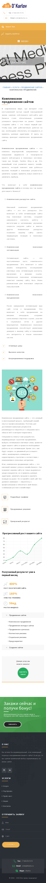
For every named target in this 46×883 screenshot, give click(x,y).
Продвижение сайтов (31, 87)
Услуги (15, 87)
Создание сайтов (16, 647)
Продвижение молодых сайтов (21, 625)
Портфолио (7, 791)
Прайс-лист (7, 796)
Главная (6, 87)
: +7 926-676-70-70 (16, 13)
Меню (24, 41)
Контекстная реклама (17, 633)
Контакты (7, 806)
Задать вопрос (12, 34)
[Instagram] (4, 770)
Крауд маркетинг (16, 641)
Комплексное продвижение (20, 621)
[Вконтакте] (9, 770)
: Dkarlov (25, 871)
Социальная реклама (17, 637)
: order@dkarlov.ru (19, 18)
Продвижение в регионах (19, 629)
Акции (5, 801)
